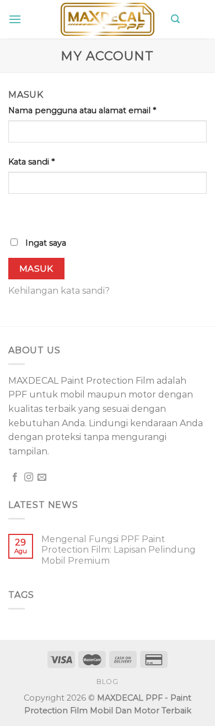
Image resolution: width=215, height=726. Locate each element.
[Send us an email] (41, 478)
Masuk (36, 268)
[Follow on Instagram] (28, 478)
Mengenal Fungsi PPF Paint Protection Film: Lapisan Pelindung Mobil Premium (118, 549)
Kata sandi (31, 162)
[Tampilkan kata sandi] (19, 213)
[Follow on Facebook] (14, 478)
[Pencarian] (175, 19)
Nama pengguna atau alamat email (82, 110)
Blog (107, 681)
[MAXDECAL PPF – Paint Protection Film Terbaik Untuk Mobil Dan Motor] (107, 19)
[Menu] (15, 19)
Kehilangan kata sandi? (59, 290)
